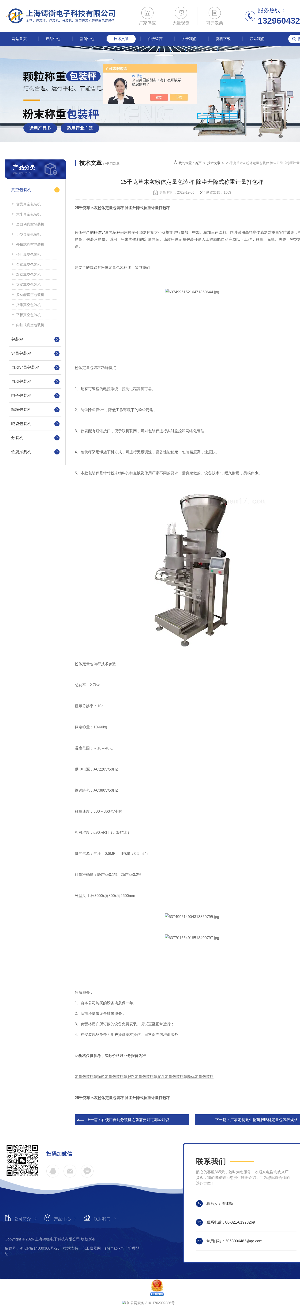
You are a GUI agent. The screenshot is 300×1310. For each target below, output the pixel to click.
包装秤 (17, 339)
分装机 (17, 437)
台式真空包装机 (28, 264)
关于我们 (189, 39)
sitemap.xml (114, 1248)
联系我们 (257, 39)
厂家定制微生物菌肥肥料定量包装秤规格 (264, 1120)
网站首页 (19, 39)
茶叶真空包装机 (28, 254)
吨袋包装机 (21, 423)
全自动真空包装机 (30, 224)
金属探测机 (21, 452)
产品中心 (53, 39)
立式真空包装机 (28, 285)
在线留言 (155, 39)
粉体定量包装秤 (107, 232)
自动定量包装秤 (25, 367)
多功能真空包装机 (30, 295)
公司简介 (22, 1219)
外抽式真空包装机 (30, 244)
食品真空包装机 (28, 204)
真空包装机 (21, 190)
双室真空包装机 (28, 275)
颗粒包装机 (21, 409)
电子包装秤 (21, 395)
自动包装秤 (21, 381)
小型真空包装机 (28, 234)
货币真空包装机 (28, 305)
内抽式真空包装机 (30, 325)
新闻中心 (87, 39)
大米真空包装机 (28, 214)
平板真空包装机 (28, 315)
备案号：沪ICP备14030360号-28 (32, 1248)
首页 (198, 163)
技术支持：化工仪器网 (82, 1248)
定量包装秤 (21, 353)
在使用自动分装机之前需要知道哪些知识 (135, 1120)
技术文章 (121, 39)
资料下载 (223, 39)
